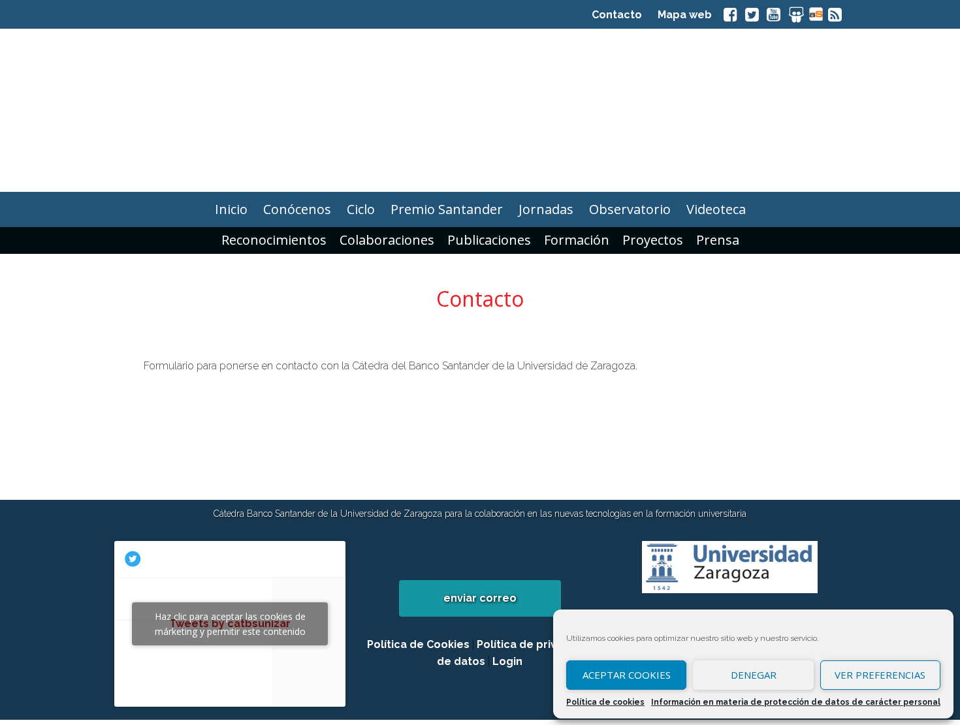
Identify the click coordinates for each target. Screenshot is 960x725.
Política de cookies (605, 702)
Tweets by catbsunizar (230, 624)
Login (507, 661)
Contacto (617, 14)
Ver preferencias (880, 674)
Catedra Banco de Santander (480, 110)
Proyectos (652, 240)
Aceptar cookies (627, 674)
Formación (576, 240)
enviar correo (480, 598)
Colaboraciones (387, 240)
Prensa (717, 240)
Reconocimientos (274, 240)
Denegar (753, 674)
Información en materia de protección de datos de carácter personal (795, 702)
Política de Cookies (418, 644)
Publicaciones (489, 240)
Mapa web (685, 14)
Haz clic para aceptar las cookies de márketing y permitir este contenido (230, 624)
